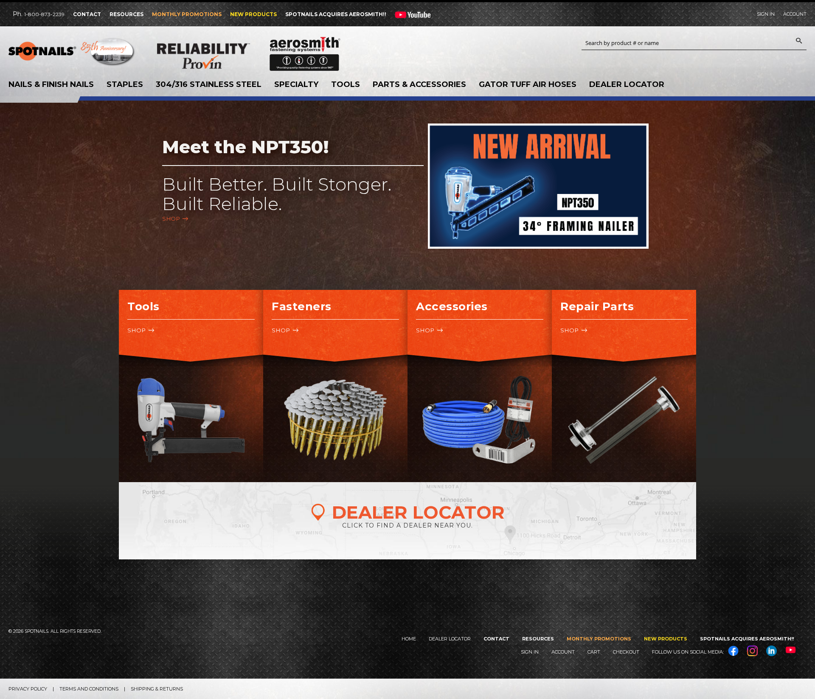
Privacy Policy (27, 689)
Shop (171, 218)
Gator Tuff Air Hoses (527, 84)
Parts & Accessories (419, 84)
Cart (593, 652)
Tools (345, 84)
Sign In (766, 14)
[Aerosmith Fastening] (305, 51)
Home (409, 639)
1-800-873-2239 (44, 14)
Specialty (296, 84)
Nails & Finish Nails (51, 84)
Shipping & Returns (157, 689)
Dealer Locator (626, 84)
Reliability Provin (220, 56)
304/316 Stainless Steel (208, 84)
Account (795, 14)
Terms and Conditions (88, 689)
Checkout (626, 652)
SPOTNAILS (72, 54)
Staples (125, 84)
